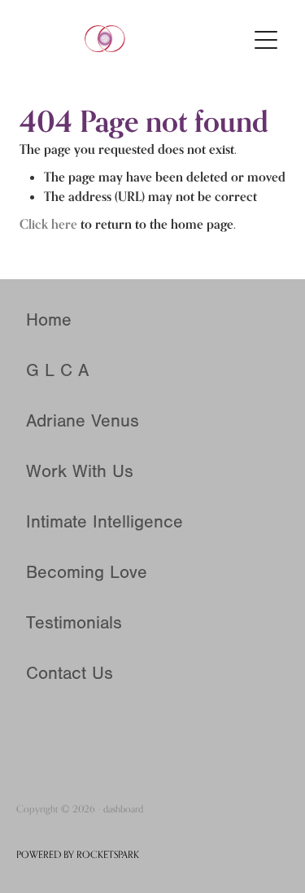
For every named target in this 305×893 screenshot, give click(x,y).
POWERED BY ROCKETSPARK (77, 854)
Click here (48, 224)
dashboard (123, 809)
